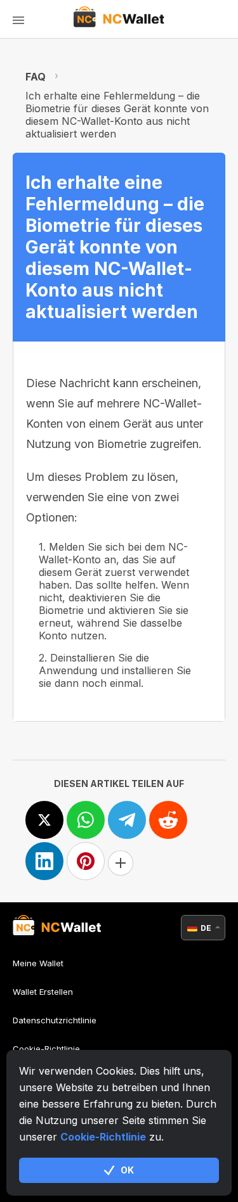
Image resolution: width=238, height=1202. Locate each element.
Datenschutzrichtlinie (54, 1020)
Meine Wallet (38, 963)
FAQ (35, 76)
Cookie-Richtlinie (103, 1136)
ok (127, 1170)
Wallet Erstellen (43, 992)
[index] (119, 19)
